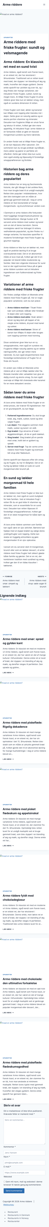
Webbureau (8, 1205)
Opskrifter (8, 37)
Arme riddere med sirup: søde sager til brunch (37, 582)
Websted (8, 1176)
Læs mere (8, 673)
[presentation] (24, 614)
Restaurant (13, 1212)
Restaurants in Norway (18, 1218)
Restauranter (14, 1221)
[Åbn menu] (44, 4)
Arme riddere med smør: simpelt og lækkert (11, 582)
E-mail (7, 1167)
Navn (7, 1157)
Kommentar (10, 1147)
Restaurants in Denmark (19, 1215)
